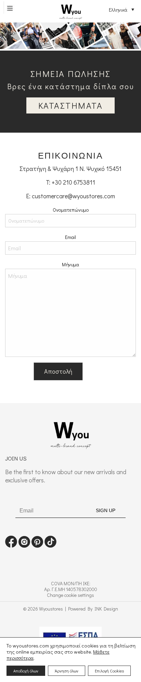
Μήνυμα (70, 264)
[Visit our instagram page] (24, 545)
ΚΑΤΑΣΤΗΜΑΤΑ (70, 105)
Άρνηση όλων (66, 670)
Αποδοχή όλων (25, 670)
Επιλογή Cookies (109, 670)
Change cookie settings (70, 595)
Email (70, 237)
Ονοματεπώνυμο (71, 209)
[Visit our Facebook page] (11, 545)
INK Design (106, 608)
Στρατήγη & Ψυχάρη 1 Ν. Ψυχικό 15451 (70, 168)
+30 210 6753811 (73, 182)
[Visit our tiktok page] (50, 545)
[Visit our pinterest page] (37, 545)
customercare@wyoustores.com (73, 196)
